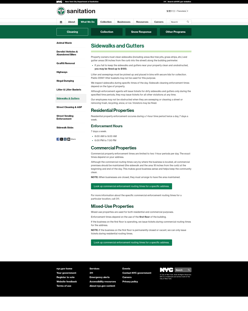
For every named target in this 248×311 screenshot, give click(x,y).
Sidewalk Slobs (65, 127)
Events (126, 268)
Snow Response (141, 32)
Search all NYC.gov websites (179, 2)
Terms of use (64, 285)
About (71, 21)
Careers (158, 21)
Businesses (123, 21)
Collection (106, 21)
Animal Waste (64, 42)
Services (94, 268)
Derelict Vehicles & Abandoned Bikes (67, 53)
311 (164, 2)
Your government (66, 272)
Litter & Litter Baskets (69, 89)
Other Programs (176, 32)
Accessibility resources (103, 281)
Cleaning (72, 32)
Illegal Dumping (65, 80)
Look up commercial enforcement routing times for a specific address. (131, 186)
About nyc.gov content (102, 285)
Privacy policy (130, 281)
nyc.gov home (64, 268)
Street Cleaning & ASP (69, 107)
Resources (142, 21)
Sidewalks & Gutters (68, 98)
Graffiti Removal (66, 63)
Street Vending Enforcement (65, 117)
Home (61, 22)
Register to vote (66, 277)
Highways (62, 72)
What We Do (88, 21)
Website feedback (67, 281)
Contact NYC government (136, 272)
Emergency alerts (100, 277)
